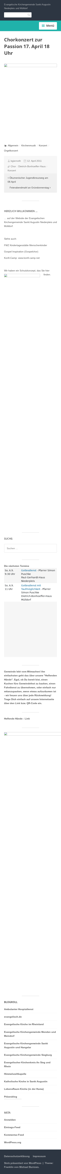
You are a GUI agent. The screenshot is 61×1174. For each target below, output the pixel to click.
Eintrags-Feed (12, 1127)
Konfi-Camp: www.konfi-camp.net (22, 258)
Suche (29, 15)
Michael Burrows (29, 1167)
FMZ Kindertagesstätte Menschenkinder (25, 245)
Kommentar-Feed (14, 1134)
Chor (13, 166)
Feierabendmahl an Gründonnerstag (29, 187)
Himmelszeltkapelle (15, 1074)
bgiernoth (16, 160)
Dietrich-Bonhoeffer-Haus (32, 166)
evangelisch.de (13, 1016)
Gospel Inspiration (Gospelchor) (21, 251)
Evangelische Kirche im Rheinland (24, 1024)
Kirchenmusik (28, 145)
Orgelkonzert (11, 150)
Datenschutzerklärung (17, 1156)
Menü (50, 25)
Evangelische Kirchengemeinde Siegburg (28, 1055)
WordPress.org (12, 1142)
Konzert (43, 145)
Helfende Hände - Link (17, 718)
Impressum (39, 1156)
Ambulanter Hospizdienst (18, 1009)
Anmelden (10, 1119)
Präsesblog (10, 1096)
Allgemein (13, 145)
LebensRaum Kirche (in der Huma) (24, 1089)
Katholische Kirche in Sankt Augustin (25, 1081)
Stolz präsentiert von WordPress (22, 1163)
